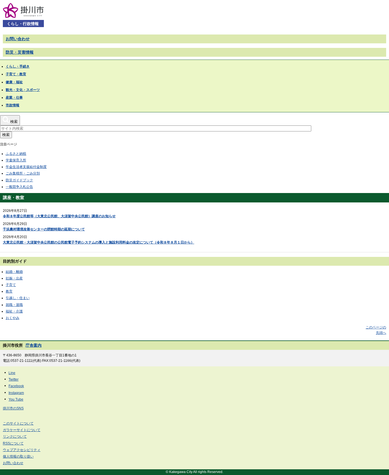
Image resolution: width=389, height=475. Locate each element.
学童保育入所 (16, 160)
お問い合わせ (18, 38)
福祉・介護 (14, 311)
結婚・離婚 (14, 272)
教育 (9, 291)
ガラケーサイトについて (21, 430)
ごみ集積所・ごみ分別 (23, 173)
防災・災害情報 (20, 52)
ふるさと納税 (16, 154)
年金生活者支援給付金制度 (26, 167)
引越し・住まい (18, 298)
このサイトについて (18, 423)
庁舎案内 (34, 345)
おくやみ (12, 318)
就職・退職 (14, 305)
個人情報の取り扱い (18, 456)
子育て (11, 285)
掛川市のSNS (13, 408)
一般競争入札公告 (19, 187)
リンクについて (15, 437)
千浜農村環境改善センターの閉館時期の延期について (44, 229)
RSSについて (13, 443)
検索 (6, 135)
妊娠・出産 (14, 278)
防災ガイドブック (19, 180)
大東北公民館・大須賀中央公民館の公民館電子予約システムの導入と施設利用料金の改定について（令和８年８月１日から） (98, 242)
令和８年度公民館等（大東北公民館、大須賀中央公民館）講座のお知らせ (59, 216)
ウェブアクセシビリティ (21, 450)
